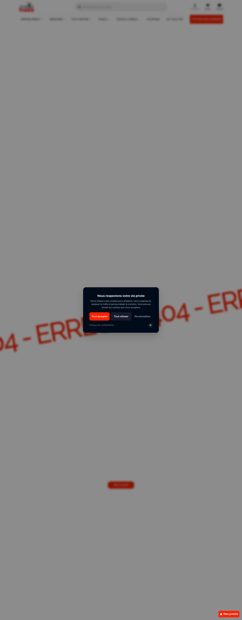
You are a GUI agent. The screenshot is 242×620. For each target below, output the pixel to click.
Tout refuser (121, 316)
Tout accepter (100, 316)
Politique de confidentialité (101, 325)
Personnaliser (142, 316)
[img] (150, 325)
